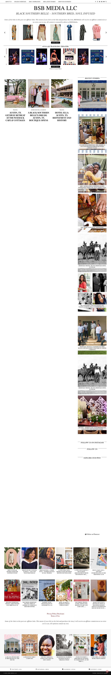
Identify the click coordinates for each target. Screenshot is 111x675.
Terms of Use (55, 616)
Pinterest (95, 669)
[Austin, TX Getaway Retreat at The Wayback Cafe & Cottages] (15, 93)
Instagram (43, 669)
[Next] (106, 32)
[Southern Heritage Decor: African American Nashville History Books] (30, 590)
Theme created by (99, 673)
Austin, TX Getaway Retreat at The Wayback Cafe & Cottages (15, 116)
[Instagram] (97, 1)
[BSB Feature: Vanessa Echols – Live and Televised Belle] (30, 558)
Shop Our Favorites (64, 1)
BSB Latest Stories (49, 1)
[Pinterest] (99, 1)
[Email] (103, 1)
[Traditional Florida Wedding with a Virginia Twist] (64, 645)
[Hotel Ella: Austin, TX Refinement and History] (62, 93)
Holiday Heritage (20, 1)
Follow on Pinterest (92, 534)
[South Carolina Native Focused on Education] (47, 645)
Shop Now (55, 42)
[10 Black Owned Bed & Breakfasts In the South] (12, 645)
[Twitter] (95, 1)
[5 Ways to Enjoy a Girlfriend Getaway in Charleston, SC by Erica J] (81, 645)
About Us (8, 1)
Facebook (69, 669)
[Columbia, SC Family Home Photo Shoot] (99, 645)
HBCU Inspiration (34, 1)
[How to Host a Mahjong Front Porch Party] (64, 590)
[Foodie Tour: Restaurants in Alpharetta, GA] (47, 590)
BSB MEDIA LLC (55, 8)
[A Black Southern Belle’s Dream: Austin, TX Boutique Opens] (38, 93)
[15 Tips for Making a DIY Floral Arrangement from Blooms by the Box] (81, 558)
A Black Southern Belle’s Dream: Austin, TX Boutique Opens (38, 116)
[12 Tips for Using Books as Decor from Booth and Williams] (64, 558)
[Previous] (5, 32)
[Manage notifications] (107, 671)
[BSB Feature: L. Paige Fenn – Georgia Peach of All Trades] (47, 558)
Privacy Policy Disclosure (55, 614)
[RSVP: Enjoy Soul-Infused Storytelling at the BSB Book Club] (99, 558)
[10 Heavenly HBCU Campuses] (30, 645)
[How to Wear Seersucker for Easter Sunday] (12, 558)
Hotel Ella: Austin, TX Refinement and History (62, 116)
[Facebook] (101, 1)
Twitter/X (16, 669)
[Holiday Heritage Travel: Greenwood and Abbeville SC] (12, 590)
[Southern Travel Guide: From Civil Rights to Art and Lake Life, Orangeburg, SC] (81, 590)
